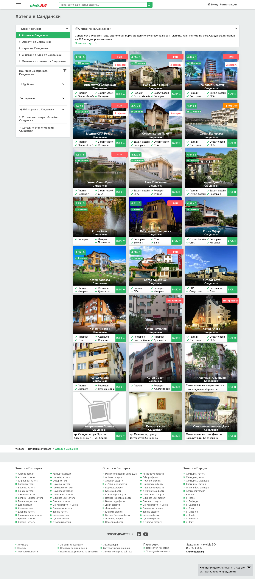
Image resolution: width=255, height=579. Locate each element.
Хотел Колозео (100, 279)
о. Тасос (190, 498)
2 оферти (120, 64)
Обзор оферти (150, 477)
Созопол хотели (61, 501)
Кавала (190, 494)
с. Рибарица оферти (153, 491)
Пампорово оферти (153, 487)
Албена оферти (113, 477)
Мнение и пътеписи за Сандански (43, 61)
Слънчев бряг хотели (64, 498)
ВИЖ (119, 94)
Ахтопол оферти (114, 480)
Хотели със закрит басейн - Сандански (38, 119)
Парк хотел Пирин (155, 84)
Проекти (21, 548)
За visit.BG (22, 544)
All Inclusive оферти (153, 474)
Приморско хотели (63, 487)
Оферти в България (116, 468)
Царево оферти (151, 518)
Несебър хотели (61, 477)
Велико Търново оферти (118, 498)
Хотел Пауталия (156, 328)
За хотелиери (110, 544)
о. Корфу (190, 515)
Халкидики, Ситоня (196, 484)
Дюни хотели (25, 505)
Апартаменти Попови (99, 426)
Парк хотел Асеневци (157, 548)
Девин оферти (113, 508)
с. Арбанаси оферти (116, 484)
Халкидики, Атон (195, 477)
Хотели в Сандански (35, 35)
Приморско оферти (153, 484)
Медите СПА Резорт (99, 133)
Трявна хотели (60, 512)
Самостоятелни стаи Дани (211, 426)
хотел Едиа (211, 182)
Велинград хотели (28, 501)
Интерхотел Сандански (100, 84)
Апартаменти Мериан (211, 377)
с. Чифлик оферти (152, 522)
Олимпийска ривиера (197, 487)
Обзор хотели (60, 480)
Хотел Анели (100, 377)
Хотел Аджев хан (155, 279)
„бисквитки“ (227, 567)
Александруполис (195, 491)
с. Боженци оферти (115, 494)
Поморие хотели (62, 484)
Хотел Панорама (211, 133)
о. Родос (190, 508)
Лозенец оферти (114, 518)
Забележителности (27, 551)
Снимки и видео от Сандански (41, 54)
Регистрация (228, 4)
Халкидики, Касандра (197, 480)
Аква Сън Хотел (155, 182)
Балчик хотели (26, 484)
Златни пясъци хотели (30, 515)
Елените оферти (114, 512)
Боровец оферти (114, 487)
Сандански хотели (62, 508)
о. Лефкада (192, 501)
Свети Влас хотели (63, 494)
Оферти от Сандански (36, 41)
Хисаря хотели (61, 515)
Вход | (214, 4)
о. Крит (190, 522)
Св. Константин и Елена (65, 505)
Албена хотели (26, 474)
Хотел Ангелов (100, 328)
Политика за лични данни (74, 548)
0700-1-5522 (195, 548)
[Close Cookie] (249, 566)
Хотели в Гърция (195, 468)
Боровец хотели (26, 487)
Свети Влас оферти (153, 494)
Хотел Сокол (155, 377)
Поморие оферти (152, 480)
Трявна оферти (151, 512)
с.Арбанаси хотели (28, 480)
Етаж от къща (155, 426)
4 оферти (120, 113)
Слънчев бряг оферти (154, 498)
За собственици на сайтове (117, 551)
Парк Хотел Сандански (155, 231)
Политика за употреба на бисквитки (79, 551)
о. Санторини (193, 505)
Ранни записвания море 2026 (121, 474)
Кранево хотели (26, 518)
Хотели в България (28, 468)
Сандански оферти (153, 508)
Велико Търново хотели (30, 498)
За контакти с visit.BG (201, 544)
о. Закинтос (192, 518)
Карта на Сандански (34, 48)
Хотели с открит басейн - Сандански (37, 129)
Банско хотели (26, 491)
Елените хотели (26, 512)
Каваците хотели (62, 474)
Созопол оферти (152, 501)
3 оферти (175, 64)
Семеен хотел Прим (155, 133)
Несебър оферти (114, 522)
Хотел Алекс (211, 328)
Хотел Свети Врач (99, 182)
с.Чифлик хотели (62, 522)
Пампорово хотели (63, 491)
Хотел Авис (100, 231)
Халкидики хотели (195, 474)
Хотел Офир (211, 231)
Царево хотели (61, 518)
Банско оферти (113, 491)
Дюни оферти (112, 505)
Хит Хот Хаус (211, 279)
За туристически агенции (116, 548)
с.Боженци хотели (27, 494)
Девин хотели (25, 508)
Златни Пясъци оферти (117, 515)
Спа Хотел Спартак (211, 84)
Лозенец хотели (26, 522)
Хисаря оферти (151, 515)
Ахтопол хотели (26, 477)
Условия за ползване (71, 544)
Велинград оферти (115, 501)
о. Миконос (192, 512)
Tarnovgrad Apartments (158, 551)
